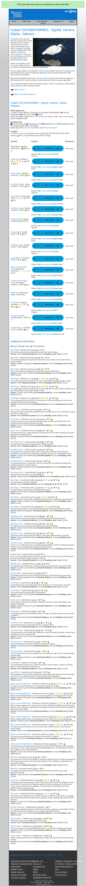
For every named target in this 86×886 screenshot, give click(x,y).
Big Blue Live (38, 861)
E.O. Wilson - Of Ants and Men (66, 864)
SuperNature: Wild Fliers (42, 878)
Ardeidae (46, 71)
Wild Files (27, 21)
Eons (57, 869)
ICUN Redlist (38, 116)
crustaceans (18, 54)
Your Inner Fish (60, 875)
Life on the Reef (61, 872)
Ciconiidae (14, 65)
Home (14, 21)
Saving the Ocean (39, 875)
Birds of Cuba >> (20, 89)
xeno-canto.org (47, 154)
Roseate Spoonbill (18, 316)
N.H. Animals (42, 21)
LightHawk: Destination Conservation (69, 861)
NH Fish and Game (50, 128)
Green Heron (16, 173)
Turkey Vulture (16, 328)
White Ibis (14, 293)
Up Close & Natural (18, 878)
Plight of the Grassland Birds (21, 864)
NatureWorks (16, 867)
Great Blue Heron (17, 184)
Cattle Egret (15, 159)
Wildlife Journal (16, 869)
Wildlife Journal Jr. (18, 872)
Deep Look (37, 864)
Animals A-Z (58, 21)
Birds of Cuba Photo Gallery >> (25, 94)
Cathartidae (18, 84)
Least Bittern (15, 258)
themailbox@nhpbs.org (43, 884)
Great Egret (15, 196)
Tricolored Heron (17, 245)
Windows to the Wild (18, 875)
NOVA (35, 872)
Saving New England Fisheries (22, 861)
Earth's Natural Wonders (64, 867)
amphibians (21, 52)
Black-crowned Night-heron (20, 684)
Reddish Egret (16, 219)
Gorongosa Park (39, 867)
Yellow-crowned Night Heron (21, 744)
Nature (35, 869)
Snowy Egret (15, 232)
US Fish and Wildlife (31, 128)
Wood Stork (14, 350)
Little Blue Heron (17, 208)
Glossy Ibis (15, 302)
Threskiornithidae (42, 78)
